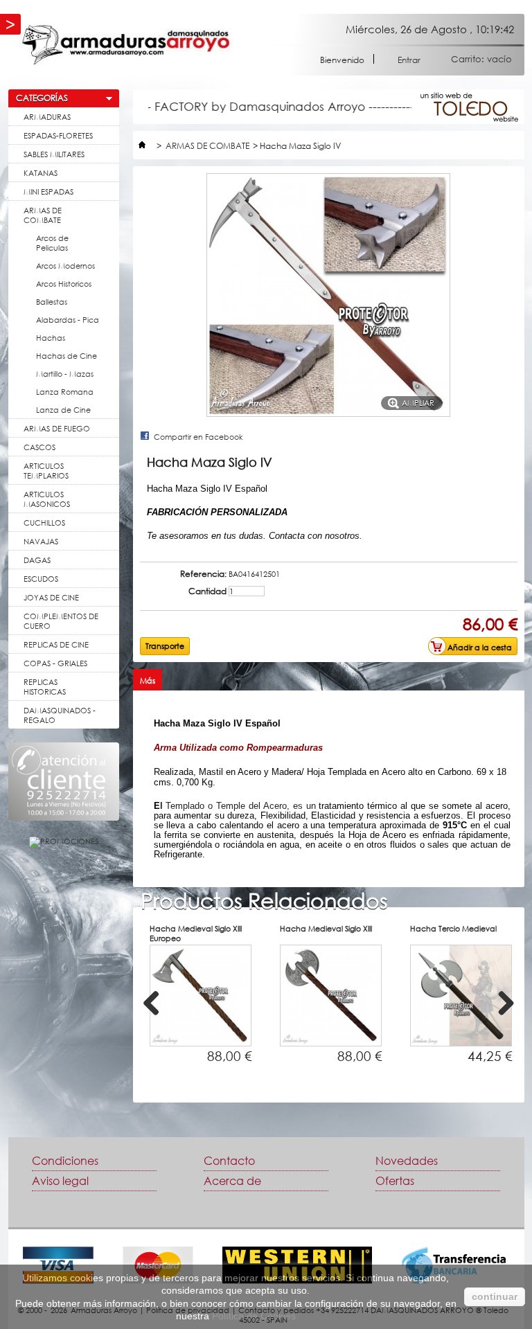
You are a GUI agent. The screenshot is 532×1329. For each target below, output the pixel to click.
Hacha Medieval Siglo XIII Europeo (196, 933)
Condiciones (65, 1161)
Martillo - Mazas (65, 373)
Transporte (164, 645)
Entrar (409, 59)
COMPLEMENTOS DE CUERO (61, 621)
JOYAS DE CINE (51, 597)
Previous (156, 1016)
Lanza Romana (65, 391)
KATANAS (40, 172)
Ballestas (51, 301)
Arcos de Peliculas (52, 242)
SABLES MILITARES (54, 154)
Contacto (229, 1161)
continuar (494, 1296)
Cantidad (207, 591)
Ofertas (394, 1181)
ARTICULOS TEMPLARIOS (46, 470)
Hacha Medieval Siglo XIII (326, 928)
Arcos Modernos (65, 265)
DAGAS (37, 559)
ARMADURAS (47, 116)
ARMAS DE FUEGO (57, 428)
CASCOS (39, 447)
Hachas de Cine (66, 355)
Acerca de (232, 1181)
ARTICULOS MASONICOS (47, 499)
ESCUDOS (41, 578)
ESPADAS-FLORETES (58, 135)
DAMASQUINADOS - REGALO (60, 715)
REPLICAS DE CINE (56, 644)
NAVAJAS (41, 541)
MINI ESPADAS (48, 191)
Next (506, 1016)
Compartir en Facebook (198, 436)
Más (147, 680)
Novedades (406, 1161)
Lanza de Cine (63, 409)
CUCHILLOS (44, 522)
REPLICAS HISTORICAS (45, 686)
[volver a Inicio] (142, 146)
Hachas (50, 337)
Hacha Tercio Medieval (453, 928)
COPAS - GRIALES (55, 663)
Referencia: (203, 574)
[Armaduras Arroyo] (126, 44)
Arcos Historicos (63, 283)
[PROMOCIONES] (63, 841)
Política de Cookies (254, 1315)
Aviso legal (60, 1181)
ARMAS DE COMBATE (43, 215)
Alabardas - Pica (67, 319)
